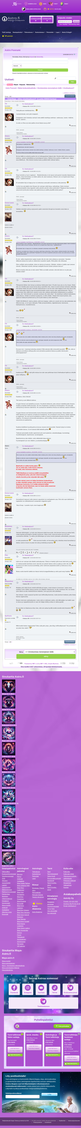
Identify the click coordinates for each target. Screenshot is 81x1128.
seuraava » (72, 93)
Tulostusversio (70, 96)
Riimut (66, 3)
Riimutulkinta (36, 892)
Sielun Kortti (51, 876)
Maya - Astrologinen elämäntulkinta (13, 965)
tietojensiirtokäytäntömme (38, 1088)
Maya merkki (6, 905)
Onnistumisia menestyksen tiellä (49, 88)
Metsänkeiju (8, 526)
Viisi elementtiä (52, 911)
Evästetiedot (48, 1122)
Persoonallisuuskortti (54, 878)
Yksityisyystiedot (37, 1122)
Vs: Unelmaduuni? (28, 104)
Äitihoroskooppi (7, 890)
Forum (19, 935)
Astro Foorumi (12, 50)
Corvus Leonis (9, 203)
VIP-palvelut (8, 36)
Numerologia (32, 3)
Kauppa (66, 887)
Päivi (6, 555)
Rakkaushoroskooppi (9, 892)
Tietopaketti (20, 937)
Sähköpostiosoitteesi (13, 1093)
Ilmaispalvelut (17, 32)
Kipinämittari (6, 894)
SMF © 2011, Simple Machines (49, 663)
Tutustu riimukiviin (38, 897)
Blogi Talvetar (21, 919)
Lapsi (57, 32)
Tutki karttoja (6, 32)
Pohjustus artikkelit (70, 880)
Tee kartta (20, 944)
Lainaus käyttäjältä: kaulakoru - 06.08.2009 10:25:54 (29, 329)
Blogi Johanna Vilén (23, 885)
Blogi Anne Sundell (23, 921)
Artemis (7, 136)
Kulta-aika (55, 9)
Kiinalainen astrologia (33, 9)
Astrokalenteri (36, 19)
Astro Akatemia (37, 912)
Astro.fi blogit (66, 32)
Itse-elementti (51, 913)
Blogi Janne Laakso (23, 928)
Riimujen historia (37, 895)
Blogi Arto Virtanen (23, 910)
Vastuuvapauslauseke (74, 1120)
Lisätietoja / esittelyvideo (15, 1050)
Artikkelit (5, 907)
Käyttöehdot (62, 1120)
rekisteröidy (39, 56)
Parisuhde (50, 32)
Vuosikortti (50, 880)
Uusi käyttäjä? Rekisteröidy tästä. (69, 24)
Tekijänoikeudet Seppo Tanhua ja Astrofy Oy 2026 (15, 1120)
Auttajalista (5, 910)
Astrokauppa (47, 19)
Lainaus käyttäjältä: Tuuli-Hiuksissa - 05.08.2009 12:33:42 (30, 142)
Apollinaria (8, 616)
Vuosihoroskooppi (53, 906)
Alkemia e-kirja (7, 912)
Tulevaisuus (28, 32)
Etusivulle (5, 914)
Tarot (56, 3)
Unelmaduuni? (68, 88)
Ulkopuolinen (9, 581)
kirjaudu (32, 56)
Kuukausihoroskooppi (9, 874)
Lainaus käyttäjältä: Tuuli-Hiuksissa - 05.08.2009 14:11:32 (30, 242)
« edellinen (66, 93)
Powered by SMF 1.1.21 (31, 663)
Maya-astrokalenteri (8, 963)
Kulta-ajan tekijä (69, 874)
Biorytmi (19, 874)
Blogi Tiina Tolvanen (23, 912)
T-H (6, 103)
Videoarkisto (68, 885)
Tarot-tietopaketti (52, 874)
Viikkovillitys (6, 872)
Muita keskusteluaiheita (27, 88)
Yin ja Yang (50, 909)
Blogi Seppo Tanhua (23, 883)
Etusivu (19, 3)
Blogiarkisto (67, 883)
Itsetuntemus (39, 32)
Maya (44, 3)
